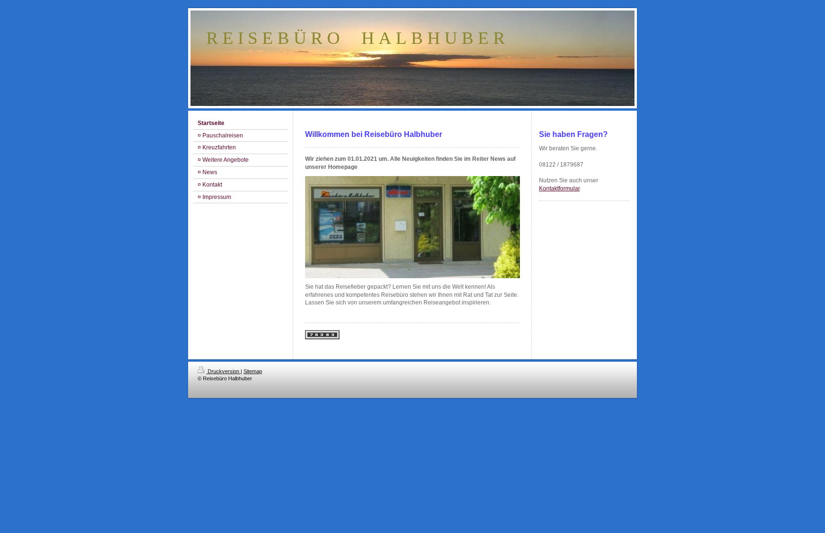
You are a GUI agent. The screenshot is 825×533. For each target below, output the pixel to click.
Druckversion (223, 371)
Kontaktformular (559, 188)
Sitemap (252, 371)
